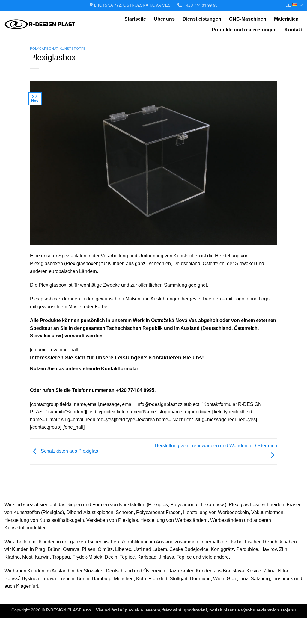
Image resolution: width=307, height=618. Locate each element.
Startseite (135, 19)
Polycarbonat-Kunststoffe (57, 48)
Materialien (286, 19)
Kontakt (294, 29)
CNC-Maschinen (247, 19)
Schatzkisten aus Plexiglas (69, 451)
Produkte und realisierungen (244, 29)
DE (288, 5)
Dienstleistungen (202, 19)
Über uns (164, 19)
